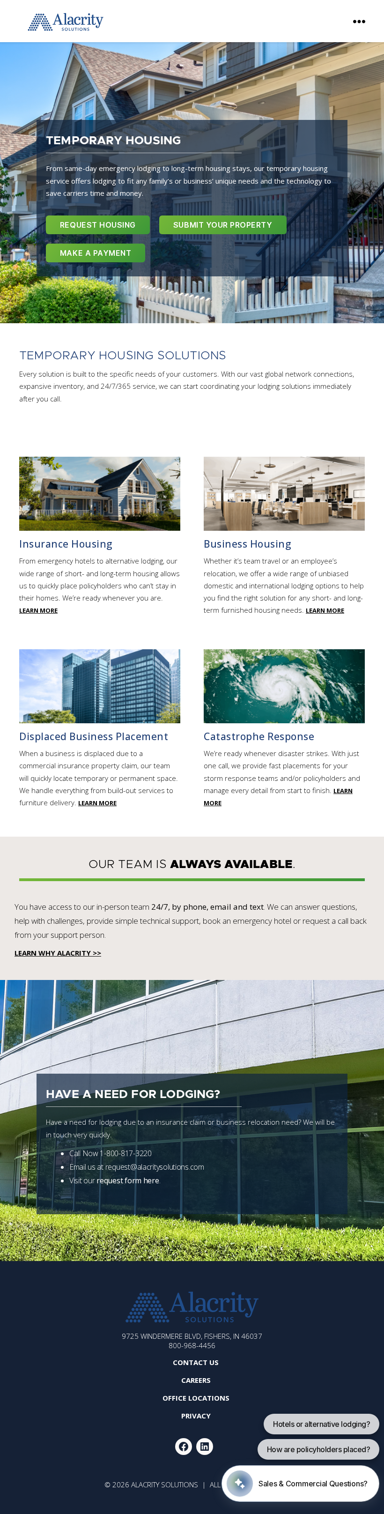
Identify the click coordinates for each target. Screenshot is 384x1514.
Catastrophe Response (259, 736)
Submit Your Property (223, 225)
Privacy (196, 1415)
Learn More (38, 610)
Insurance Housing (66, 543)
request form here (127, 1180)
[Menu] (359, 21)
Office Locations (195, 1398)
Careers (196, 1380)
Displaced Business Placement (93, 736)
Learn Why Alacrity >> (58, 952)
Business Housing (247, 543)
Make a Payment (95, 253)
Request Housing (98, 225)
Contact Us (196, 1362)
